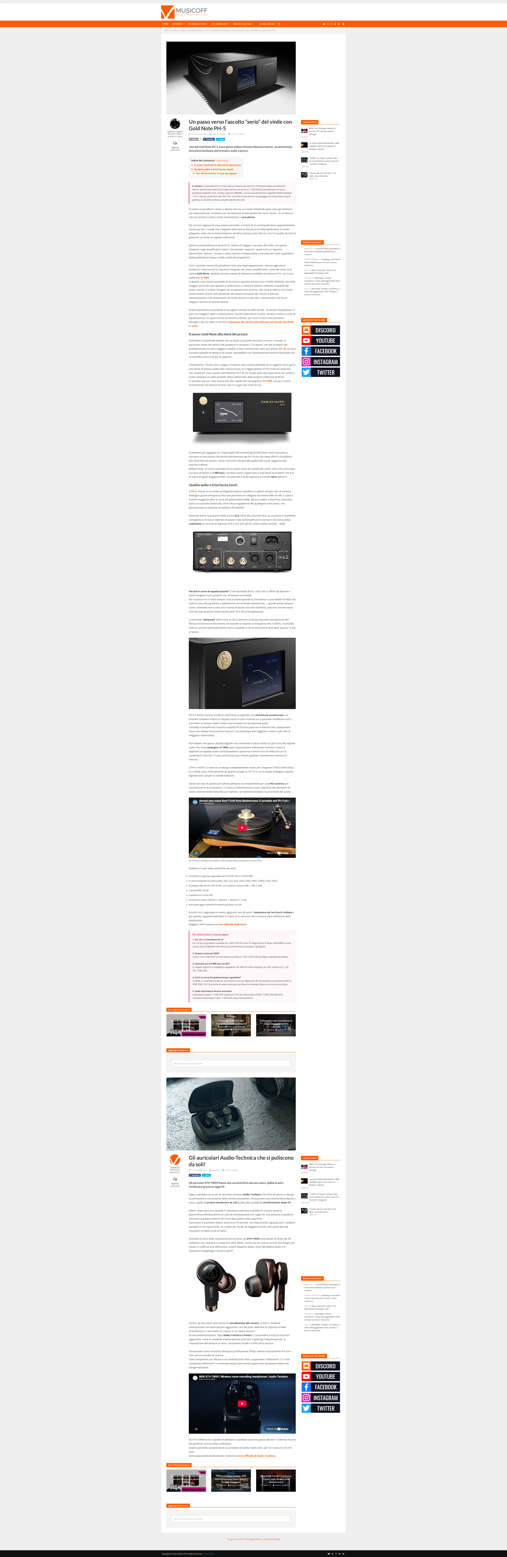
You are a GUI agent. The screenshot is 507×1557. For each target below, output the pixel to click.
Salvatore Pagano (175, 131)
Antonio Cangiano (237, 1485)
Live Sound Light (219, 24)
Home (165, 24)
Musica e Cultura (242, 24)
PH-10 (282, 348)
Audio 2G (191, 1030)
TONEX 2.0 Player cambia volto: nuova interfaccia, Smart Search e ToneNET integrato (231, 1479)
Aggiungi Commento (175, 148)
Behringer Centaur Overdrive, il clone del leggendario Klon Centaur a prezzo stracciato (322, 281)
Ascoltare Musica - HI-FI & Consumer (204, 30)
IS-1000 (204, 277)
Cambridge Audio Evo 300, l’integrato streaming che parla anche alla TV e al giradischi (231, 1023)
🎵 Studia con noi (266, 24)
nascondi (222, 160)
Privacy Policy (208, 1554)
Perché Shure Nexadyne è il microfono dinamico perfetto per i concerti (322, 251)
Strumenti (177, 24)
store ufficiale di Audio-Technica (256, 1455)
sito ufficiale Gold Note (232, 924)
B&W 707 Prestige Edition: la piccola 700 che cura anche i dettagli (187, 1023)
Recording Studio (197, 24)
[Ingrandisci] (292, 641)
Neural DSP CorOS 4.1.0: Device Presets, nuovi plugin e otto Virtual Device (275, 1479)
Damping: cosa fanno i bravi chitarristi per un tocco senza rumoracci (322, 262)
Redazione (237, 1030)
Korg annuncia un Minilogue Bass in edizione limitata (253, 1539)
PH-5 (193, 491)
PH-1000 (267, 381)
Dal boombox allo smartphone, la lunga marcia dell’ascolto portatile (276, 1023)
